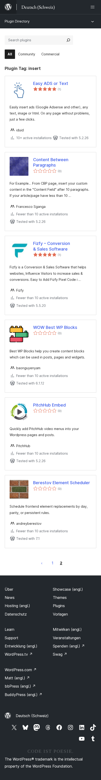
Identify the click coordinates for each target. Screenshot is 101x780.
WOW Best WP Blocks (55, 327)
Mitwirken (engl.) (67, 629)
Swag (60, 654)
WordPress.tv (19, 654)
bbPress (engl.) (20, 686)
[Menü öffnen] (93, 7)
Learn (9, 629)
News (10, 597)
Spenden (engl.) (69, 646)
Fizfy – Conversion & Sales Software (51, 246)
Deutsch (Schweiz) (32, 715)
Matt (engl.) (17, 678)
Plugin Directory (17, 21)
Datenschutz (16, 614)
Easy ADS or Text (50, 83)
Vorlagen (60, 614)
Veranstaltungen (67, 637)
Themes (60, 597)
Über (9, 589)
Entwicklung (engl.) (21, 646)
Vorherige (41, 563)
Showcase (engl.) (68, 589)
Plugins (59, 605)
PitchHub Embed (49, 405)
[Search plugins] (68, 40)
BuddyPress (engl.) (23, 694)
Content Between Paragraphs (50, 162)
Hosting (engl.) (17, 605)
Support (11, 637)
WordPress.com (21, 669)
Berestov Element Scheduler (61, 482)
